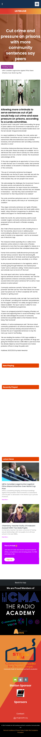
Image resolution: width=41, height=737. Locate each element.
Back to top (20, 582)
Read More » (5, 499)
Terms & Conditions (9, 730)
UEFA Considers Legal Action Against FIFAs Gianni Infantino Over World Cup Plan (19, 486)
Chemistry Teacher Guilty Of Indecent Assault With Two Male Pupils (18, 526)
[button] (37, 4)
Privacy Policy (20, 730)
